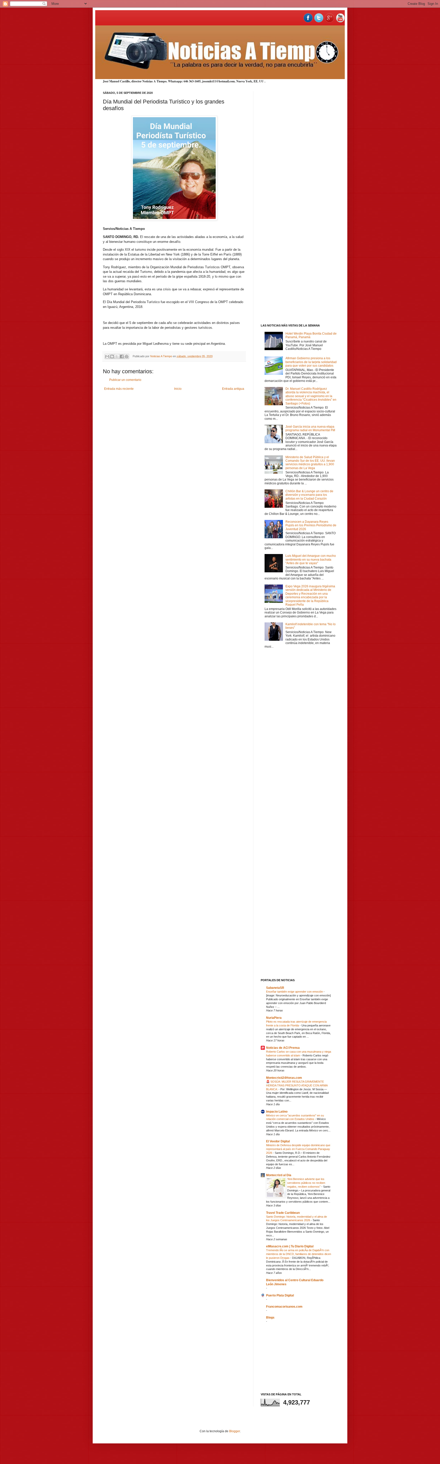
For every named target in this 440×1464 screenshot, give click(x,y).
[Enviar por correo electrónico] (107, 356)
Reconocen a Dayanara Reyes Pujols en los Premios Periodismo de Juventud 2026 (310, 525)
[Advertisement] (299, 167)
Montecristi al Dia (278, 1175)
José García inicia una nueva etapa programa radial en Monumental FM (310, 428)
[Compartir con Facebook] (121, 356)
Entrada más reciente (119, 389)
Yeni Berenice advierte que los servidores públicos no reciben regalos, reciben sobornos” (306, 1182)
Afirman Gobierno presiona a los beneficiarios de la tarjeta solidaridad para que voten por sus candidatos (311, 361)
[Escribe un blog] (112, 356)
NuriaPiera (274, 1018)
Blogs (270, 1317)
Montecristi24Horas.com (284, 1078)
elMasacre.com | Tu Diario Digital (289, 1246)
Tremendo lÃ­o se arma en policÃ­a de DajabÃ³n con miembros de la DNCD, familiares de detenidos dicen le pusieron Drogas (298, 1254)
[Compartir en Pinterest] (126, 356)
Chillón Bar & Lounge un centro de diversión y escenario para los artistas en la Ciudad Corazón (309, 494)
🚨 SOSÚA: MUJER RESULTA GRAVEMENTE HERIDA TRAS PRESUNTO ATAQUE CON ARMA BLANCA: (296, 1085)
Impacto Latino (276, 1111)
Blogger (234, 1431)
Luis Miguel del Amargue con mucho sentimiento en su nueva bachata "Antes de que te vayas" (310, 559)
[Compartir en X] (116, 356)
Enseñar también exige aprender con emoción (295, 991)
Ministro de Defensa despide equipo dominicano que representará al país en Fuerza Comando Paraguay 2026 (298, 1149)
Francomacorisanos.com (284, 1306)
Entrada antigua (233, 389)
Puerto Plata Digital (280, 1295)
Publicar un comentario (125, 380)
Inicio (178, 389)
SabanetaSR (275, 988)
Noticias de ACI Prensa (283, 1048)
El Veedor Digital (278, 1141)
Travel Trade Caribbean (283, 1213)
